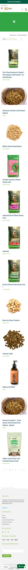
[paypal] (10, 539)
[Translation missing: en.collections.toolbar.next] (24, 469)
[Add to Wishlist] (12, 65)
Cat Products (11, 568)
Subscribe (6, 555)
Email (4, 548)
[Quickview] (16, 65)
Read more (4, 507)
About (3, 515)
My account (4, 5)
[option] (14, 2)
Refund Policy (5, 524)
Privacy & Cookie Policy (8, 519)
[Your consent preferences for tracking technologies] (25, 567)
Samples (17, 568)
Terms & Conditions (7, 522)
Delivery (4, 517)
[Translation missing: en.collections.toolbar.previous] (4, 469)
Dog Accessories (13, 567)
